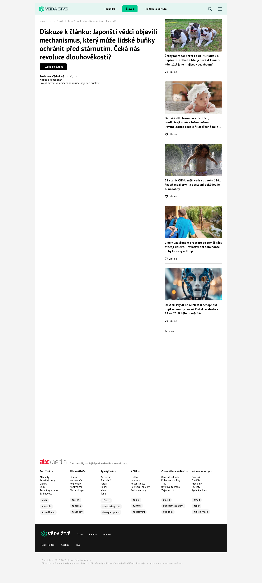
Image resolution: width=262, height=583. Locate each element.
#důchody (77, 511)
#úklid (136, 500)
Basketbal (106, 477)
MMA (103, 490)
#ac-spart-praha (110, 512)
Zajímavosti (46, 493)
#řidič (44, 500)
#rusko (75, 500)
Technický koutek (49, 490)
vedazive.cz (46, 21)
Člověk (130, 9)
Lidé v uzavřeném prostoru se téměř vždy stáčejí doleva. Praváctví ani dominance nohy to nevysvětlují (193, 247)
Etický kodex (47, 544)
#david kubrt (48, 512)
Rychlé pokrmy (200, 490)
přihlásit (95, 83)
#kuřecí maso (201, 511)
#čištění (137, 506)
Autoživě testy (47, 480)
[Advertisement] (193, 390)
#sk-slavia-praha (111, 506)
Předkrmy (197, 483)
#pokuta (76, 506)
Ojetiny (43, 483)
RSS (78, 544)
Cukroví (196, 477)
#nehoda (46, 506)
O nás (80, 534)
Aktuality (44, 477)
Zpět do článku (54, 66)
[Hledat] (210, 9)
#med (197, 500)
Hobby (134, 477)
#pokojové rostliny (173, 506)
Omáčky (196, 480)
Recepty (196, 487)
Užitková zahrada (170, 487)
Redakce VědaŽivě (52, 76)
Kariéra (93, 534)
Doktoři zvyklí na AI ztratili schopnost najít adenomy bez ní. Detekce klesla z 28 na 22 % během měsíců (191, 309)
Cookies (65, 544)
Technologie (77, 490)
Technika (109, 9)
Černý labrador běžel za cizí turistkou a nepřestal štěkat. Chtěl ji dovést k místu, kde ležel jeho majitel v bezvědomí (193, 60)
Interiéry (135, 480)
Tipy (163, 483)
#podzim (168, 511)
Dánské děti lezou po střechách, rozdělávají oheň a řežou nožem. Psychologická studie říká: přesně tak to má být (192, 122)
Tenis (103, 493)
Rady (42, 487)
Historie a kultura (156, 9)
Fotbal (104, 483)
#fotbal (106, 500)
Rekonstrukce (138, 483)
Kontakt (107, 534)
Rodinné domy (138, 490)
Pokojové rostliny (170, 480)
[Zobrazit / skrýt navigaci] (220, 9)
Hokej (104, 487)
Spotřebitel (76, 487)
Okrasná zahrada (170, 477)
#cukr (196, 506)
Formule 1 (106, 480)
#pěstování (139, 511)
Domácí (74, 477)
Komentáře (76, 480)
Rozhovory (75, 483)
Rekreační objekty (140, 487)
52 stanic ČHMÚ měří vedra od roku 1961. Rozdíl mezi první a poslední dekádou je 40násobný (193, 184)
